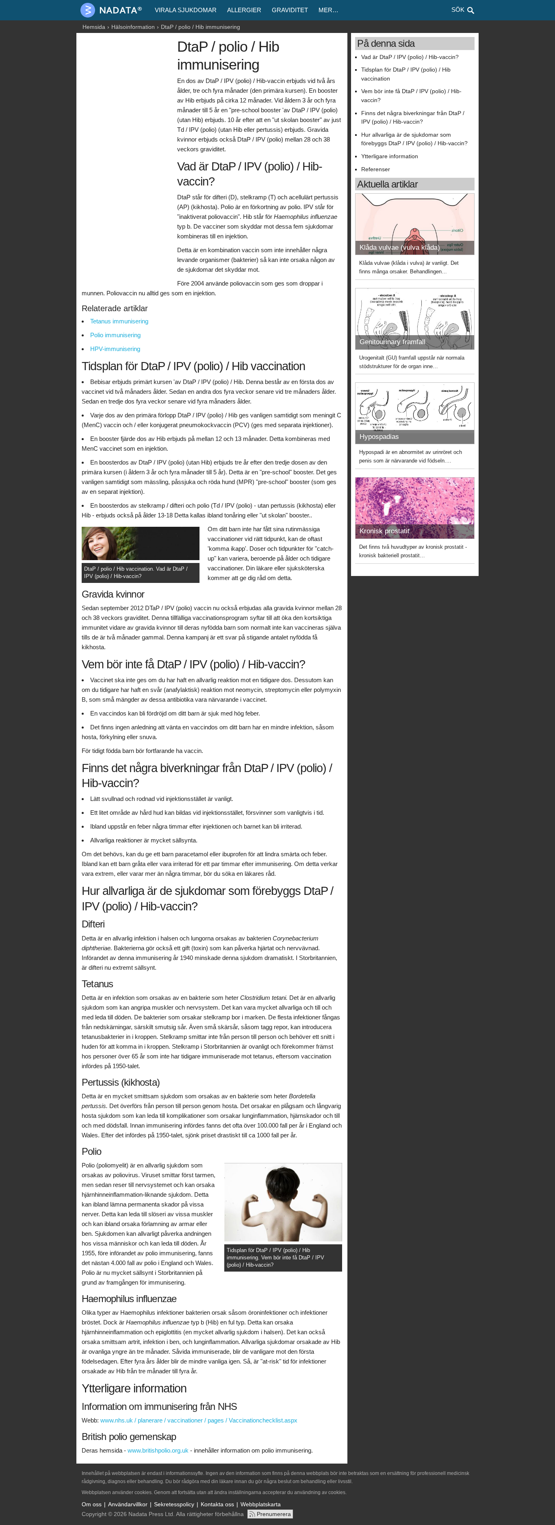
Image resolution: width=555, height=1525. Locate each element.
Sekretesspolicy (174, 1504)
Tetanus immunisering (119, 321)
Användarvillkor (127, 1504)
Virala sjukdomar (186, 10)
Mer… (328, 10)
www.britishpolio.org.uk (158, 1450)
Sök (457, 9)
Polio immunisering (115, 335)
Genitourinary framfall (392, 342)
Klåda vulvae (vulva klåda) (400, 247)
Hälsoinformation (133, 27)
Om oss (92, 1504)
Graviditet (290, 10)
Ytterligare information (389, 156)
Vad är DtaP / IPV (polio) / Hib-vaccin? (410, 57)
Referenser (375, 169)
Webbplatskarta (261, 1504)
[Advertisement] (127, 161)
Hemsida (93, 27)
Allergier (244, 10)
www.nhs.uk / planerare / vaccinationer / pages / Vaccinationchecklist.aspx (198, 1420)
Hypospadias (379, 437)
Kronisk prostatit (385, 531)
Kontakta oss (217, 1504)
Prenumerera (274, 1514)
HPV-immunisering (115, 348)
